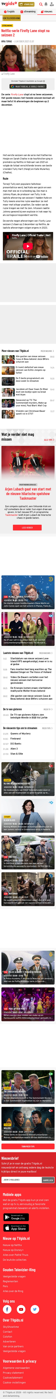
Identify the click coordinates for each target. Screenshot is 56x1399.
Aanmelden (48, 1180)
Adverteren (9, 1341)
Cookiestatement (13, 1378)
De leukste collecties (14, 1260)
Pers (5, 1286)
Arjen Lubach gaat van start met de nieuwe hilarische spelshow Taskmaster (28, 494)
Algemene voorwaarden (16, 1368)
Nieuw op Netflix (12, 1245)
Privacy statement (13, 1373)
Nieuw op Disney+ (13, 1250)
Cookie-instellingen (14, 1382)
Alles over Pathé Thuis (15, 1255)
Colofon (7, 1337)
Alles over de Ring (13, 1291)
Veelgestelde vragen (14, 1276)
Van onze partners (13, 1346)
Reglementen (10, 1281)
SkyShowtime (11, 1327)
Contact (7, 1332)
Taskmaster (11, 515)
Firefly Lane (17, 94)
